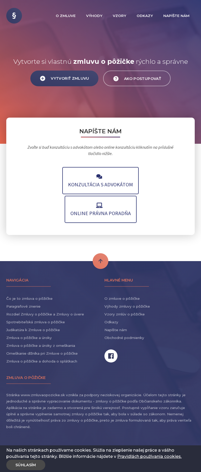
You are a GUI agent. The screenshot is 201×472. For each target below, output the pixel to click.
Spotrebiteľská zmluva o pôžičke (35, 322)
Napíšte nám (115, 330)
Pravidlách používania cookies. (149, 456)
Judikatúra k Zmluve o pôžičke (33, 330)
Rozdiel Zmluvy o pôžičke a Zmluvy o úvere (45, 314)
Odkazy (111, 322)
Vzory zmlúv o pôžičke (124, 314)
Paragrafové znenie (23, 306)
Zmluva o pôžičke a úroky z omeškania (40, 345)
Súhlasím (25, 465)
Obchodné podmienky (124, 338)
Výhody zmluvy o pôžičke (127, 306)
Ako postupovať (142, 78)
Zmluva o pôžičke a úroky (29, 338)
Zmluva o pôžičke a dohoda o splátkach (41, 361)
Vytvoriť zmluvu (69, 78)
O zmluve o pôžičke (122, 298)
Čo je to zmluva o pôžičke (29, 298)
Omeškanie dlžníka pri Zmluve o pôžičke (42, 353)
